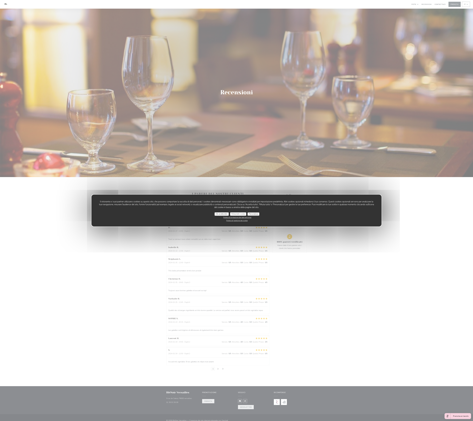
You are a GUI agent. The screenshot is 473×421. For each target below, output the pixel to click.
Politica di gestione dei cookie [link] (237, 221)
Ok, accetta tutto (221, 214)
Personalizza (253, 214)
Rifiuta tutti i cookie (238, 214)
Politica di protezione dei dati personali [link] (237, 217)
